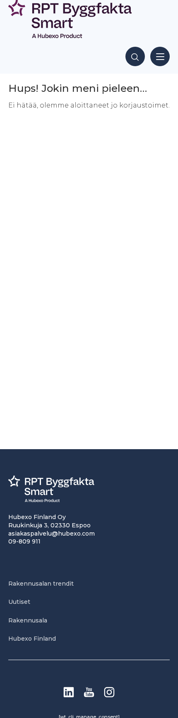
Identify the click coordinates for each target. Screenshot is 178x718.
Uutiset (19, 602)
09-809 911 (24, 541)
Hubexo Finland (32, 638)
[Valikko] (160, 56)
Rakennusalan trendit (41, 583)
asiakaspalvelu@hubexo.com (51, 533)
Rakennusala (27, 620)
